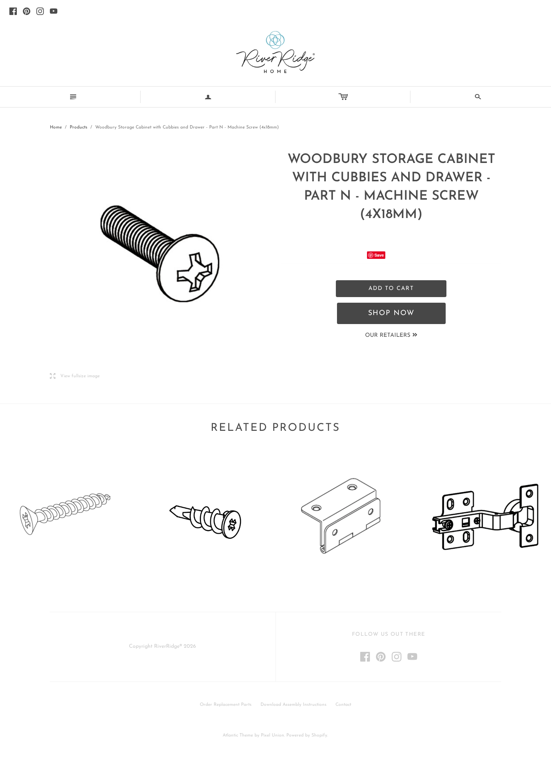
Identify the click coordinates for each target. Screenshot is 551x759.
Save (379, 255)
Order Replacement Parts (226, 704)
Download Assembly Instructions (293, 704)
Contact (343, 704)
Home (56, 127)
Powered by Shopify (306, 735)
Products (78, 127)
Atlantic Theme (238, 735)
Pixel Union (272, 735)
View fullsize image (75, 376)
